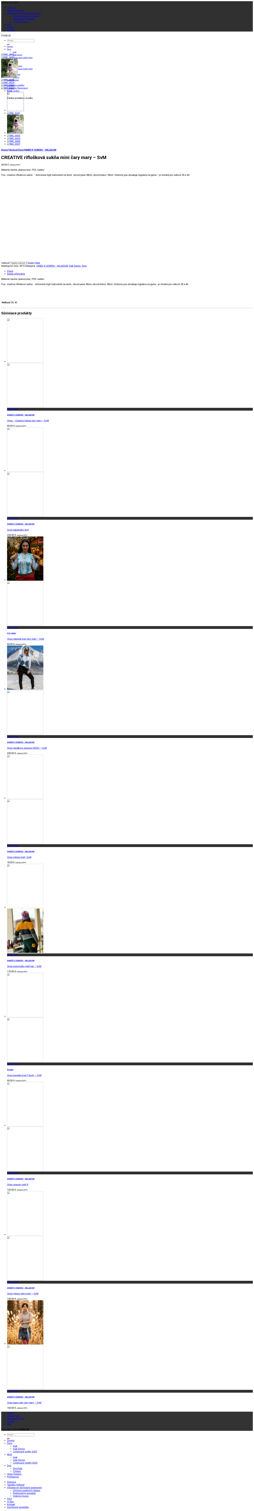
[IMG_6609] (9, 77)
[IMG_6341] (7, 57)
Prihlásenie (13, 1477)
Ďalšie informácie (16, 274)
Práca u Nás (13, 1415)
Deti (9, 1465)
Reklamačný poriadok (24, 19)
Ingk (14, 52)
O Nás (10, 27)
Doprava (11, 7)
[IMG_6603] (7, 79)
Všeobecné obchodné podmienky (24, 13)
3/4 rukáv (11, 633)
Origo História (14, 1474)
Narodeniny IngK (15, 1418)
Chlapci (17, 1471)
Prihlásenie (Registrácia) (17, 88)
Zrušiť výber (34, 262)
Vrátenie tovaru (20, 21)
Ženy (9, 49)
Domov (10, 46)
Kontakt (11, 30)
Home (4, 150)
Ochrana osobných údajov (26, 16)
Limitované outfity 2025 (22, 58)
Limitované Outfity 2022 (23, 69)
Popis (10, 271)
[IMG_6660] (7, 85)
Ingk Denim (17, 55)
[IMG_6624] (7, 82)
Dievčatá (17, 1468)
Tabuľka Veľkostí (15, 10)
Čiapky (10, 1070)
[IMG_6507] (7, 88)
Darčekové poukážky (15, 85)
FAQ (9, 24)
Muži (9, 1454)
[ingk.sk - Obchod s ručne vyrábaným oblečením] (6, 35)
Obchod (13, 150)
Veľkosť (5, 263)
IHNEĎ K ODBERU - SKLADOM (40, 150)
